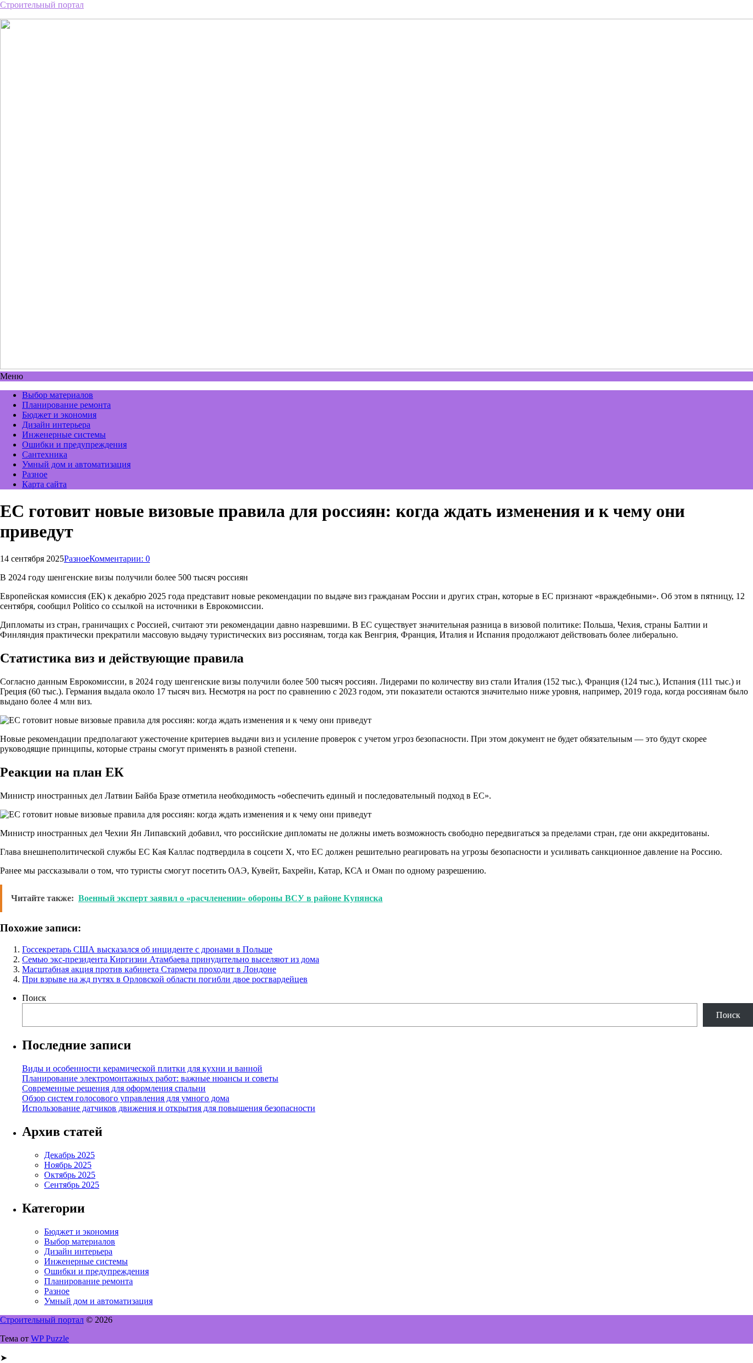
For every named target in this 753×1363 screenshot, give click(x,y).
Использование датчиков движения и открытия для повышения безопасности (168, 1108)
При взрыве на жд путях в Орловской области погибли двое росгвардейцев (165, 979)
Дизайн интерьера (56, 424)
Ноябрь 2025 (68, 1165)
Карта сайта (44, 484)
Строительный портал (42, 4)
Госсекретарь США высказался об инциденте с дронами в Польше (147, 949)
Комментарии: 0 (119, 558)
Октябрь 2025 (69, 1174)
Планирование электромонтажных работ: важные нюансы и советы (150, 1078)
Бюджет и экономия (59, 414)
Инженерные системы (64, 434)
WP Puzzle (50, 1338)
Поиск (34, 998)
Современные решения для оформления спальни (114, 1088)
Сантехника (44, 454)
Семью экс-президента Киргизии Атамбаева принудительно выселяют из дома (170, 959)
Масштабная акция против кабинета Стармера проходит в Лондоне (149, 969)
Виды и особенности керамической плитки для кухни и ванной (142, 1068)
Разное (34, 474)
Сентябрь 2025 (71, 1184)
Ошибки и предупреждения (74, 444)
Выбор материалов (57, 395)
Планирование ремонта (66, 405)
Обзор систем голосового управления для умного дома (125, 1098)
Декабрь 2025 (69, 1155)
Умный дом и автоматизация (76, 464)
